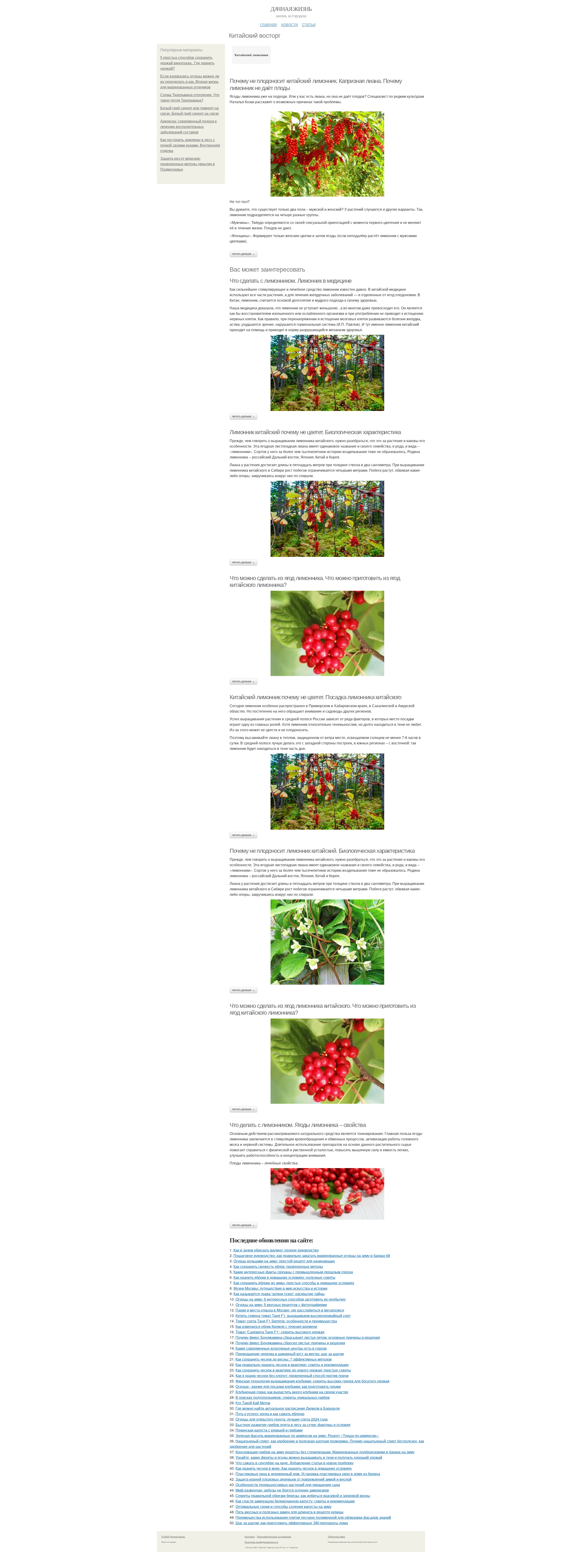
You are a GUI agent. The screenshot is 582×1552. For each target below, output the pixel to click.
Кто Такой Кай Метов (253, 1402)
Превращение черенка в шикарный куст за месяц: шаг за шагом (290, 1353)
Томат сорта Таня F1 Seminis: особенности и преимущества (286, 1321)
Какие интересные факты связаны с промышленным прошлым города (293, 1271)
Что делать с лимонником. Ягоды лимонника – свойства (298, 1124)
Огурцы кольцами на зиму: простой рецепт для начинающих (284, 1261)
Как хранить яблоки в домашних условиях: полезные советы (284, 1277)
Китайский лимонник (251, 55)
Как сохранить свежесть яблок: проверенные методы (278, 1266)
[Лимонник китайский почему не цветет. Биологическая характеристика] (327, 519)
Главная (268, 24)
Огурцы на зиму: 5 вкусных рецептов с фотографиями (281, 1304)
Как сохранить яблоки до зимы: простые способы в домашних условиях (293, 1282)
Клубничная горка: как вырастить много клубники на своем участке (292, 1391)
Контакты (250, 1536)
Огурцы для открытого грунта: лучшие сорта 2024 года (282, 1419)
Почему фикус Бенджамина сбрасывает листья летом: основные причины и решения (308, 1337)
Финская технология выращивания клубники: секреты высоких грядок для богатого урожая (312, 1381)
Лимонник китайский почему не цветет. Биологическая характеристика (315, 432)
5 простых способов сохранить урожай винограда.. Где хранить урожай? (187, 63)
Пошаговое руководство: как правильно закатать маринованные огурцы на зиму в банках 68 (311, 1255)
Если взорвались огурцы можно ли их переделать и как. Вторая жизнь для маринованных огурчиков (189, 81)
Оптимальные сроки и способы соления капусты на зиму (283, 1506)
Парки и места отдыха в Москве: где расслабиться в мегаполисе (290, 1310)
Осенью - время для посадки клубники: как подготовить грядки (288, 1386)
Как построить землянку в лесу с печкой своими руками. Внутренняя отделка (190, 145)
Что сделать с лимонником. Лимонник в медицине (290, 280)
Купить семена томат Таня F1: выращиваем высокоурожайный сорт (293, 1315)
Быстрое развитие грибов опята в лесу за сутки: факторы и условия (293, 1424)
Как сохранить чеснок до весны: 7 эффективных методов (284, 1359)
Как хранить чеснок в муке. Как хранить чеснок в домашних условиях (294, 1468)
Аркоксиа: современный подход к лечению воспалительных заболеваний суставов (188, 126)
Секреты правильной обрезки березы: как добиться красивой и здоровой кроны (303, 1495)
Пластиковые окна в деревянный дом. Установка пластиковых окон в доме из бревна (308, 1473)
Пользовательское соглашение (274, 1536)
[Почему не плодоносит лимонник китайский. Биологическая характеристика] (327, 942)
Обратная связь (336, 1536)
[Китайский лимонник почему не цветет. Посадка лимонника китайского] (327, 791)
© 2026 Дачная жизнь (173, 1536)
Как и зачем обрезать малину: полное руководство (276, 1250)
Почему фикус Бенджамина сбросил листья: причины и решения (290, 1342)
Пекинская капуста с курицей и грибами (269, 1430)
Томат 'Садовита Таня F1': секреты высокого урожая (280, 1331)
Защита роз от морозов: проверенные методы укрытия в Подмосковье (187, 164)
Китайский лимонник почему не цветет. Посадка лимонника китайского (315, 697)
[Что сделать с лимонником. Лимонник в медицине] (327, 373)
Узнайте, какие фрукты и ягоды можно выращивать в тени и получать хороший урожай (309, 1457)
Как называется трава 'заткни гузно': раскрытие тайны (279, 1293)
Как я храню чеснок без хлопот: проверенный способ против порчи (292, 1375)
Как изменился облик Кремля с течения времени (276, 1326)
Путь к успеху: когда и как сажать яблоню (270, 1413)
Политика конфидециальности (261, 1542)
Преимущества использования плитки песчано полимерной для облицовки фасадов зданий (313, 1517)
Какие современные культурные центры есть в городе (281, 1348)
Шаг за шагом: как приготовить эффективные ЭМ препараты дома (292, 1522)
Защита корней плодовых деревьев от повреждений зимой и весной (293, 1479)
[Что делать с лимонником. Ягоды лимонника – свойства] (327, 1194)
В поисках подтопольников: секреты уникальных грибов (283, 1397)
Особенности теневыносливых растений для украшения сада (288, 1484)
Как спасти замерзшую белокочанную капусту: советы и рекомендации (295, 1501)
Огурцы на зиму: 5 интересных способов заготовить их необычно (291, 1299)
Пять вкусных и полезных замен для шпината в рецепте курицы (290, 1511)
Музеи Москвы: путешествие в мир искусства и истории (280, 1288)
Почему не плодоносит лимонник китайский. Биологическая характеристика (322, 850)
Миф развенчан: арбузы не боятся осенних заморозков (282, 1490)
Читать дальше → (243, 253)
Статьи (309, 24)
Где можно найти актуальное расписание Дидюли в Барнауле (288, 1408)
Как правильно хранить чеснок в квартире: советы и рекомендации (292, 1364)
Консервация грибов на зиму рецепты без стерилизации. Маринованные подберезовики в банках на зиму (325, 1451)
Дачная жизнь (291, 9)
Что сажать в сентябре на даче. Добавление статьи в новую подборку (295, 1462)
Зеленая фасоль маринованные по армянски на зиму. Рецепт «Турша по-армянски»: (307, 1435)
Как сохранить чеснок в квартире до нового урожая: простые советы (293, 1370)
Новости (289, 24)
